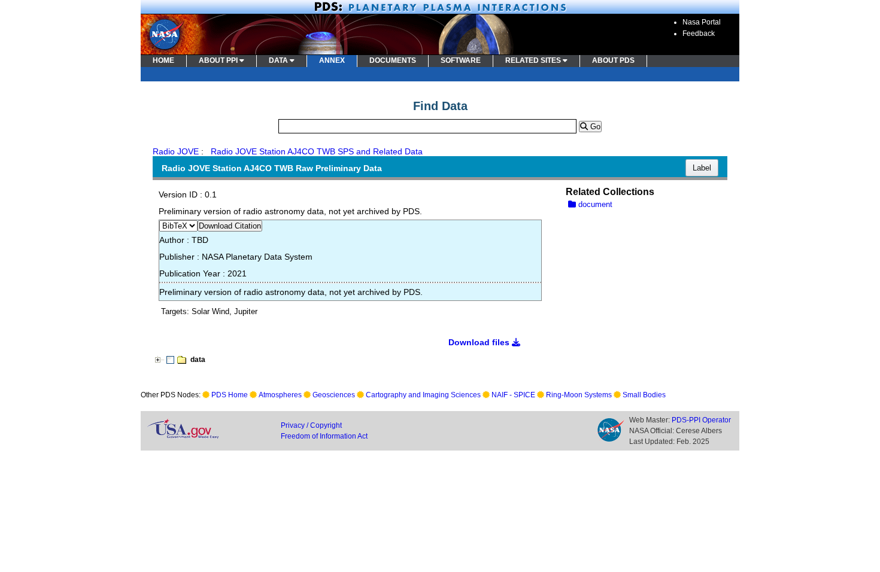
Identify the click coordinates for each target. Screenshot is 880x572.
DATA (279, 60)
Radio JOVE (176, 151)
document (594, 204)
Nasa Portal (701, 22)
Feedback (698, 33)
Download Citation (230, 225)
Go (594, 126)
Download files (480, 342)
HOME (163, 60)
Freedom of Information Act (324, 436)
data (197, 359)
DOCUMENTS (392, 60)
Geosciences (333, 395)
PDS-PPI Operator (701, 420)
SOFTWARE (461, 60)
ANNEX (332, 60)
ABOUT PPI (219, 60)
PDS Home (229, 395)
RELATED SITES (534, 60)
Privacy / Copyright (311, 425)
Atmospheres (280, 395)
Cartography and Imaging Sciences (423, 395)
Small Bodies (644, 395)
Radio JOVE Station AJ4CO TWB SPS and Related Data (317, 151)
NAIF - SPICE (513, 395)
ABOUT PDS (613, 60)
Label (702, 167)
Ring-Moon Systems (579, 395)
